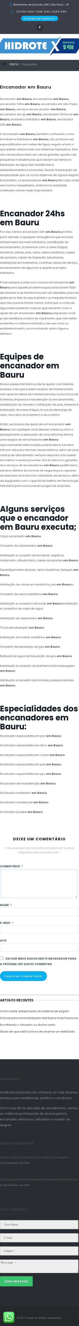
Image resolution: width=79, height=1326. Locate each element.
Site (3, 941)
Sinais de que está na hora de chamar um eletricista (37, 1031)
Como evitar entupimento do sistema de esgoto (34, 1011)
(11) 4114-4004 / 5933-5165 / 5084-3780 (41, 11)
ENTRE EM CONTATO (41, 18)
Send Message (16, 1281)
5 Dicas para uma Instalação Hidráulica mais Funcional (39, 1018)
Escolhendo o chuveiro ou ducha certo (27, 1025)
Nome (5, 905)
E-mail (6, 923)
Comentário (11, 866)
